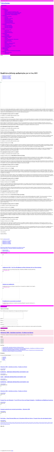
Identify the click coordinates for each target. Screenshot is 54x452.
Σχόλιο (1, 318)
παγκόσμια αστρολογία (41, 422)
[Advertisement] (27, 63)
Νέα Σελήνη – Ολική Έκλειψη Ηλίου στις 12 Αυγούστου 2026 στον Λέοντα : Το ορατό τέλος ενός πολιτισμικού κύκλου (23, 350)
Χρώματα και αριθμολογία (8, 284)
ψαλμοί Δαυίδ (26, 422)
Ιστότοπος (2, 324)
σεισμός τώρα (7, 423)
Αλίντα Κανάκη (3, 368)
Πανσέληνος (45, 422)
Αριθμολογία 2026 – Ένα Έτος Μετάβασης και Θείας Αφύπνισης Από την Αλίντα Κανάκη (22, 267)
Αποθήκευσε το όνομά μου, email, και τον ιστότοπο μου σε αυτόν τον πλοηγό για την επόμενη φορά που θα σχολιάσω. (22, 326)
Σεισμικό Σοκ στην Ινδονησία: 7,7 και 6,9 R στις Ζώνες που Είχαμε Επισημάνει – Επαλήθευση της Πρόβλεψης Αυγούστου (23, 348)
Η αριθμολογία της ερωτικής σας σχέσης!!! (12, 301)
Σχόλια (4, 358)
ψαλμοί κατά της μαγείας (24, 423)
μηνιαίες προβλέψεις (36, 422)
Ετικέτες (4, 359)
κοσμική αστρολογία (30, 422)
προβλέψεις (49, 422)
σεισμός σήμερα (34, 423)
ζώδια (9, 422)
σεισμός (1, 424)
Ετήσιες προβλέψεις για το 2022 (48, 423)
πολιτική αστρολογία (29, 423)
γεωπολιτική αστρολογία (12, 423)
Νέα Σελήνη (38, 423)
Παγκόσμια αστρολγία (18, 423)
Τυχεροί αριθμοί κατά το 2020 (6, 424)
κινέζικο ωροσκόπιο (42, 423)
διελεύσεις (4, 423)
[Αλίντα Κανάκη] (5, 3)
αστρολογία (6, 422)
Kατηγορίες (2, 355)
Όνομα (1, 320)
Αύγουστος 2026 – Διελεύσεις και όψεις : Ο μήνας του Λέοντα (16, 332)
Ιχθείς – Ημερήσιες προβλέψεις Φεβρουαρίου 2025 (11, 248)
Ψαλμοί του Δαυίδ (23, 422)
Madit (12, 450)
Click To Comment (3, 306)
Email (1, 322)
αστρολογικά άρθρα (2, 422)
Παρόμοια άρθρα (5, 250)
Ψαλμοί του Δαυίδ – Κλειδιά (13, 422)
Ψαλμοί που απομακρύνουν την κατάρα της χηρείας (12, 247)
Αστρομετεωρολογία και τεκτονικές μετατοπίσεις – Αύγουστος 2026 (14, 349)
